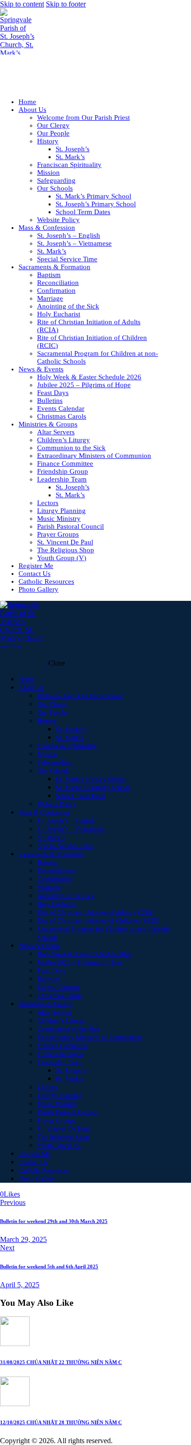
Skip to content (22, 4)
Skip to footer (66, 4)
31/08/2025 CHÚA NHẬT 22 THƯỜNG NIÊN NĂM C (61, 1362)
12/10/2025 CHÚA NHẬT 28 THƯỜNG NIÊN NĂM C (61, 1422)
